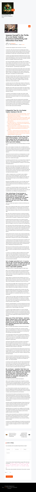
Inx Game (5, 487)
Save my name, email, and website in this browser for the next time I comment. (18, 469)
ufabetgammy (13, 43)
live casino (23, 44)
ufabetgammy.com (6, 14)
